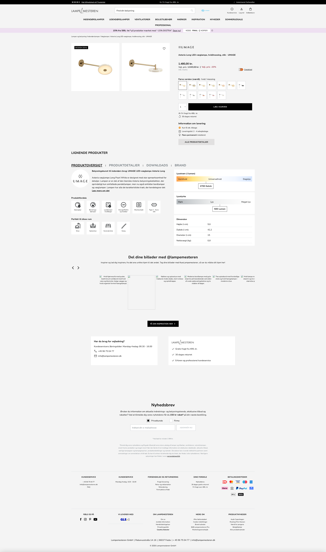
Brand (180, 165)
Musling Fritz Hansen (237, 522)
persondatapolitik (173, 456)
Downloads (157, 165)
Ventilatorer (142, 19)
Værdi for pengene (237, 524)
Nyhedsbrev (200, 482)
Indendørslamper (93, 36)
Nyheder (215, 19)
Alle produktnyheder (237, 530)
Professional (163, 25)
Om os (163, 519)
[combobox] (155, 10)
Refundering (163, 487)
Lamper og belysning (78, 36)
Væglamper (105, 36)
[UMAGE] (188, 47)
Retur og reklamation (163, 484)
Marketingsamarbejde (200, 530)
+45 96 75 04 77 (106, 351)
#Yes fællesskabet (200, 519)
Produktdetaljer (124, 165)
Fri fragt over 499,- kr (200, 487)
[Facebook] (81, 519)
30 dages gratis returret (200, 484)
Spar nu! (177, 30)
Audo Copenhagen (237, 519)
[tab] (88, 165)
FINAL (197, 30)
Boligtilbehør (237, 527)
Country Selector (163, 530)
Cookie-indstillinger (200, 522)
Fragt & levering (163, 482)
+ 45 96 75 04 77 (88, 482)
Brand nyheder (200, 524)
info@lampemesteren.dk (109, 356)
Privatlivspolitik (163, 527)
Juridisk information (163, 522)
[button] (164, 48)
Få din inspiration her (161, 323)
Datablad (248, 69)
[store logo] (84, 10)
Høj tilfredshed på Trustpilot (93, 2)
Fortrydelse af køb (163, 489)
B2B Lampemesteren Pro (200, 527)
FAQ (88, 487)
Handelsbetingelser (163, 524)
